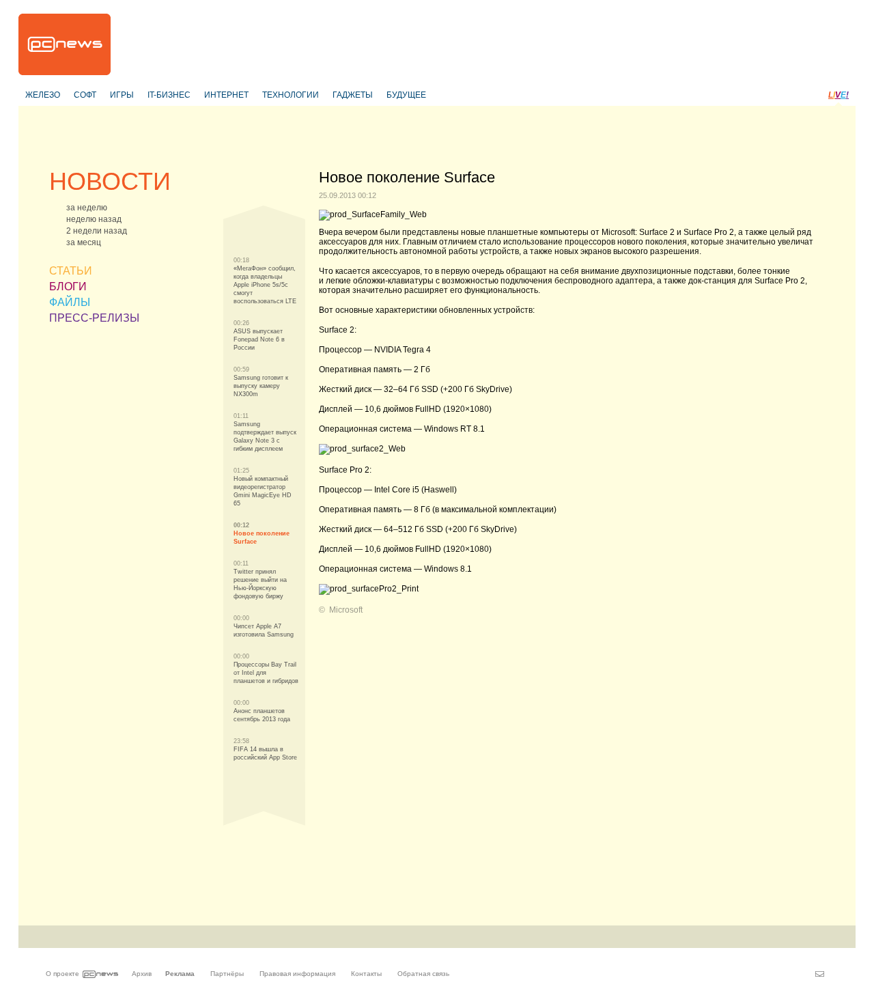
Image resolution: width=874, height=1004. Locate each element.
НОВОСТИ (110, 181)
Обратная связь (423, 973)
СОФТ (85, 95)
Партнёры (227, 973)
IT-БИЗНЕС (169, 95)
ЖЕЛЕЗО (42, 95)
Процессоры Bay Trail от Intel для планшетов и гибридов (266, 672)
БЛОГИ (68, 286)
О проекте (62, 973)
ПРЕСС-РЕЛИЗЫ (94, 318)
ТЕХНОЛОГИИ (290, 95)
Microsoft (346, 610)
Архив (142, 973)
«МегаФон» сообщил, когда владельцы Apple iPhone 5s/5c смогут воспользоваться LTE (265, 285)
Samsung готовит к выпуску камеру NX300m (261, 386)
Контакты (366, 973)
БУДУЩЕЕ (406, 95)
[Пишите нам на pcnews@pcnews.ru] (819, 973)
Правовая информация (297, 973)
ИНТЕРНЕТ (226, 95)
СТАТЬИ (70, 271)
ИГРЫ (122, 95)
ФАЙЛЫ (69, 302)
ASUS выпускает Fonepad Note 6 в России (259, 339)
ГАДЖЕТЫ (353, 95)
